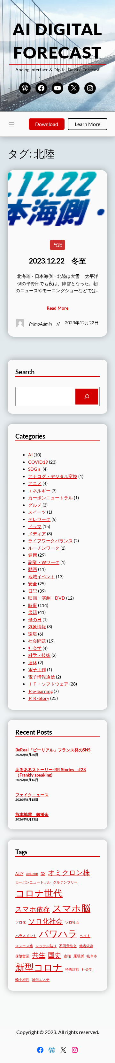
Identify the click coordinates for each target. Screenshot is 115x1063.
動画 (32, 569)
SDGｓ (35, 469)
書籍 (32, 612)
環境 (32, 634)
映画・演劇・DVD (46, 598)
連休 (32, 662)
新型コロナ (39, 967)
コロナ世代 (39, 892)
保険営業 (22, 956)
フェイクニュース (32, 794)
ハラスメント (25, 935)
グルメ (35, 505)
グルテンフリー (65, 882)
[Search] (86, 396)
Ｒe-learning (40, 691)
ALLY (19, 873)
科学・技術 (39, 655)
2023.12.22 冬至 (57, 261)
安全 (32, 583)
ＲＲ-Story (38, 698)
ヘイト (85, 935)
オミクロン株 (69, 872)
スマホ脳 (71, 907)
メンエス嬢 (24, 946)
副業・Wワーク (43, 562)
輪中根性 (22, 979)
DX (43, 873)
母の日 (35, 619)
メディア (37, 533)
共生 (38, 955)
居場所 (78, 956)
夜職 (67, 956)
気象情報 (37, 626)
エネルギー (39, 490)
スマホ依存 (32, 909)
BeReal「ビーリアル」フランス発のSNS (52, 749)
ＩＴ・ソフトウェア (48, 683)
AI (30, 454)
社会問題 (37, 641)
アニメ (35, 483)
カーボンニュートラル (50, 497)
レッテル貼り (46, 946)
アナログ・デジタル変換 (52, 476)
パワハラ (58, 933)
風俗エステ (41, 979)
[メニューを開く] (11, 124)
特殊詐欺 (72, 969)
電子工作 (37, 669)
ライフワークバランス (50, 540)
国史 (54, 955)
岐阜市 (92, 956)
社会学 (35, 648)
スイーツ (37, 512)
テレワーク (39, 519)
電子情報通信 (41, 676)
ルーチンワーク (43, 548)
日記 (57, 244)
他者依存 (86, 946)
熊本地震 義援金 (32, 814)
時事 (32, 605)
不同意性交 (68, 946)
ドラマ (35, 526)
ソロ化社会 (45, 921)
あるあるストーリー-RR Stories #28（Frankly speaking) (50, 772)
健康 (32, 555)
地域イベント (41, 576)
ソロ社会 (72, 922)
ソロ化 (20, 922)
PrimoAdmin (40, 324)
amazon (32, 873)
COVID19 (38, 462)
